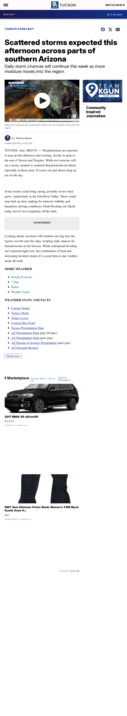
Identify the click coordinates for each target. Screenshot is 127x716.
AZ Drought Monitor (24, 348)
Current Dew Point (23, 323)
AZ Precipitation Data (25, 333)
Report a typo (13, 356)
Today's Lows (19, 318)
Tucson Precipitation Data (27, 328)
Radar (15, 287)
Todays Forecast (19, 29)
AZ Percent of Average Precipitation (34, 343)
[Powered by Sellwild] (74, 571)
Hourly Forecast (21, 277)
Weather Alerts (20, 292)
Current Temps (20, 308)
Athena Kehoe (24, 138)
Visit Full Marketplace (64, 379)
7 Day (15, 282)
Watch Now (114, 5)
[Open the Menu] (5, 5)
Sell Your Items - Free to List (43, 380)
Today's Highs (20, 313)
